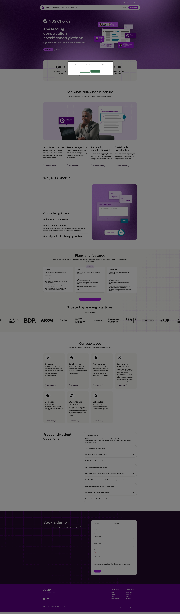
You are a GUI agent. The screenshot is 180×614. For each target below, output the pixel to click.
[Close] (111, 63)
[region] (90, 68)
